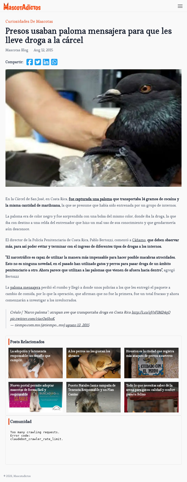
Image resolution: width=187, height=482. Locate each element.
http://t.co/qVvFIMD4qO (151, 312)
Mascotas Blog (16, 50)
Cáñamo (139, 240)
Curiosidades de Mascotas (29, 21)
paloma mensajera (25, 287)
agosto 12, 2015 (77, 325)
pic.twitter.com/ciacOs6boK (32, 318)
